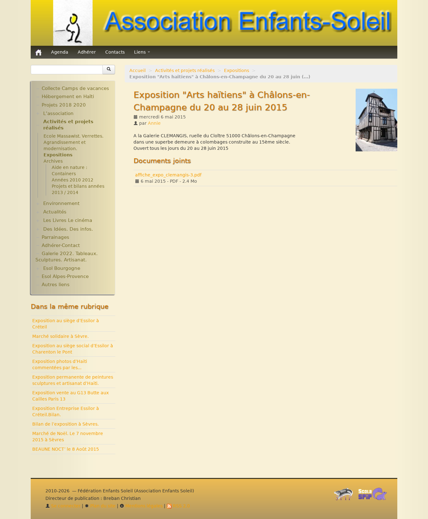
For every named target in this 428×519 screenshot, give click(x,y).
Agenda (59, 52)
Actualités (54, 212)
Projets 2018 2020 (64, 105)
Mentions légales (143, 505)
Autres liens (56, 284)
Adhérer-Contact (61, 245)
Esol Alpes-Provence (65, 276)
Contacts (115, 52)
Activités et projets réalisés (185, 70)
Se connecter (65, 505)
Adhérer (87, 52)
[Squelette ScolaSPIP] (374, 495)
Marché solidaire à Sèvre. (60, 336)
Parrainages (55, 237)
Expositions (236, 70)
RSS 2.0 (181, 505)
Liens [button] (140, 52)
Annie (154, 123)
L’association (58, 113)
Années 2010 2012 (72, 179)
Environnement (61, 203)
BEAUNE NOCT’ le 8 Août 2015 (65, 449)
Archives (53, 161)
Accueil (137, 70)
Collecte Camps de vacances (75, 88)
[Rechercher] (108, 69)
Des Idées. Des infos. (68, 229)
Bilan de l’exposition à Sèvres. (65, 424)
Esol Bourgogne (61, 268)
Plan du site (102, 505)
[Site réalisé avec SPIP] (345, 495)
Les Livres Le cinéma (67, 220)
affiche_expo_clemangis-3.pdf (168, 174)
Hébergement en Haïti (68, 96)
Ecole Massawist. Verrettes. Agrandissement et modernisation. (73, 142)
